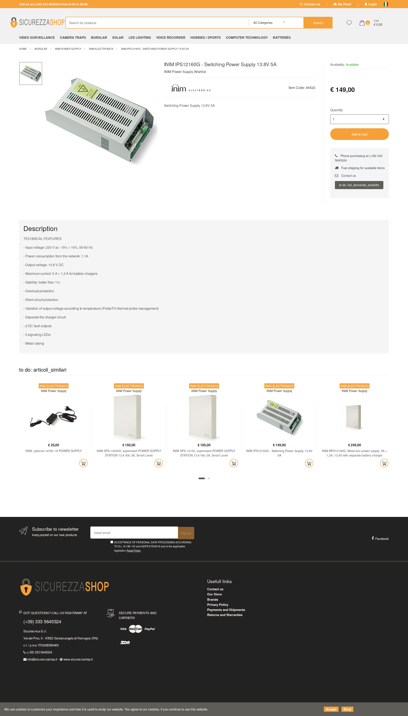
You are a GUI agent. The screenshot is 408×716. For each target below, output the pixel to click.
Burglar (99, 37)
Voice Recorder (170, 37)
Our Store (214, 594)
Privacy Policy (217, 604)
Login (372, 4)
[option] (100, 119)
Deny (347, 709)
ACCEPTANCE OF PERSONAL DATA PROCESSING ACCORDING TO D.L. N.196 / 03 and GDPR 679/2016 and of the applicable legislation (152, 546)
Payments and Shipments (226, 609)
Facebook (382, 538)
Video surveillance (37, 37)
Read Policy (134, 550)
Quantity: (336, 109)
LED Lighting (140, 37)
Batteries (282, 37)
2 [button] (209, 478)
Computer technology (247, 37)
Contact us (312, 4)
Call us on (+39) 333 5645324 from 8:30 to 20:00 (53, 4)
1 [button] (201, 478)
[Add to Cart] (83, 463)
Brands (212, 599)
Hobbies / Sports (205, 37)
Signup (186, 533)
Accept (331, 709)
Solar (117, 37)
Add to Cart (359, 134)
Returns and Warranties (224, 614)
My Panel (344, 4)
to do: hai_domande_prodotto (359, 185)
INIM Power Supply (178, 71)
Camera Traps (73, 37)
